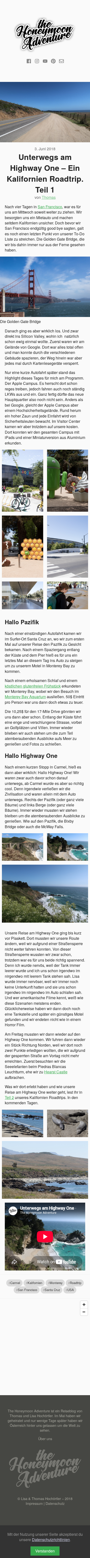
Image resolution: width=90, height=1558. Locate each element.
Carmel (15, 1282)
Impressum (34, 1503)
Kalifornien (35, 1282)
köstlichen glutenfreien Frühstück (33, 686)
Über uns (45, 1438)
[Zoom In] (84, 1304)
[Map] (45, 1335)
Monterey (56, 1282)
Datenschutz (55, 1503)
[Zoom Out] (84, 1311)
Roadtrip (75, 1282)
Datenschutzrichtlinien (51, 1539)
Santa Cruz (52, 1289)
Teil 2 (9, 1097)
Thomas (49, 197)
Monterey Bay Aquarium (25, 696)
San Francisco (50, 206)
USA (70, 1289)
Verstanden (45, 1551)
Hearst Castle (55, 1072)
